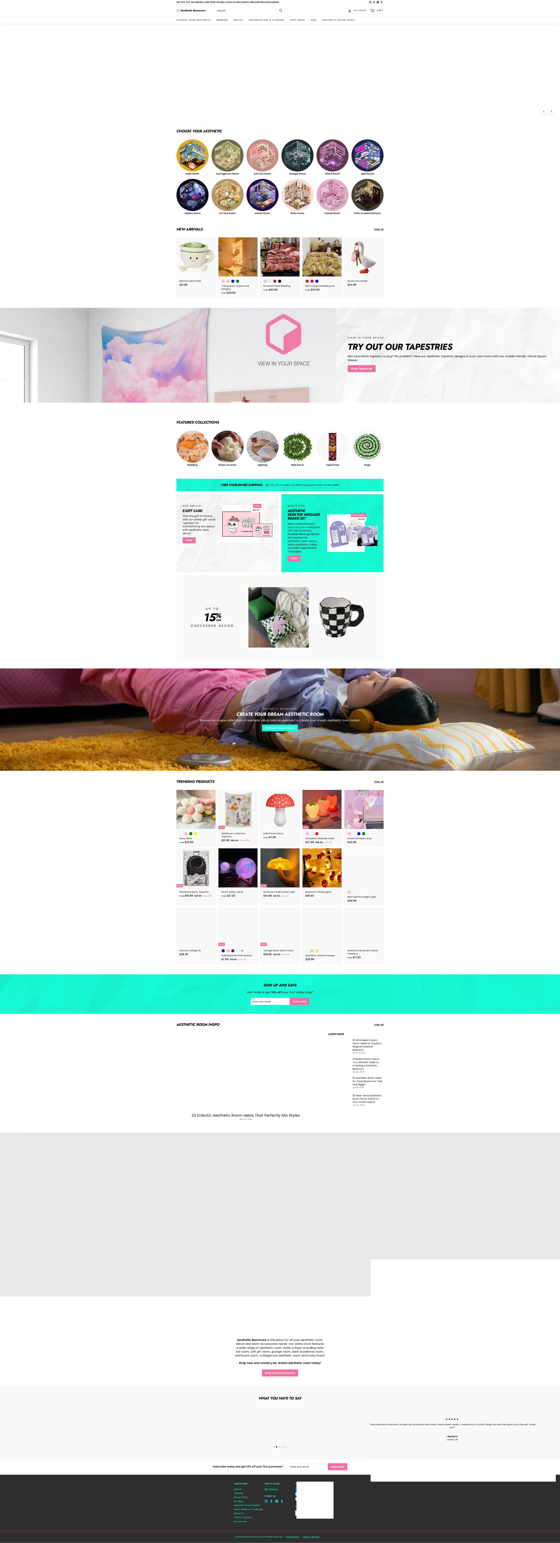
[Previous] (544, 111)
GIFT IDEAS (297, 20)
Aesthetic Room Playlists (247, 1511)
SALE (314, 20)
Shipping (238, 1499)
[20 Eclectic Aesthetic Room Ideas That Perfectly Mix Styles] (245, 1072)
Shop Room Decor (26, 77)
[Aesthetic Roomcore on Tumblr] (282, 1507)
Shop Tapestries (362, 368)
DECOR (238, 20)
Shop (189, 540)
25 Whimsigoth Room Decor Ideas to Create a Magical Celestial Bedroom (367, 1045)
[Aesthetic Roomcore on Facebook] (271, 1507)
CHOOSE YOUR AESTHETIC (193, 20)
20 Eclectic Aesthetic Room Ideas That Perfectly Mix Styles (246, 1115)
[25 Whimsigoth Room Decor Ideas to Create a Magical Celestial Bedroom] (339, 1045)
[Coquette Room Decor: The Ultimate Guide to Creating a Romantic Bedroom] (339, 1063)
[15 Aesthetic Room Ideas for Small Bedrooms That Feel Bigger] (339, 1082)
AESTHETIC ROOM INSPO (339, 20)
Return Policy (241, 1503)
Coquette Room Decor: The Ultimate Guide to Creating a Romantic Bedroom (366, 1063)
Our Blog (238, 1507)
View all (379, 229)
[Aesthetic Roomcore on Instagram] (266, 1507)
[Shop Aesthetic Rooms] (280, 719)
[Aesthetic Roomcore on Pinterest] (276, 1507)
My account (240, 1527)
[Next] (551, 111)
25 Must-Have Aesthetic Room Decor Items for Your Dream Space (366, 1099)
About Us (239, 1519)
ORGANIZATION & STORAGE (267, 20)
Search (238, 1495)
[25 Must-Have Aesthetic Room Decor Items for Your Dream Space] (339, 1100)
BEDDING (222, 20)
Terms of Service (243, 1523)
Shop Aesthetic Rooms (280, 1373)
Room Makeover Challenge (248, 1515)
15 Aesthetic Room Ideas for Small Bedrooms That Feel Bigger (367, 1081)
